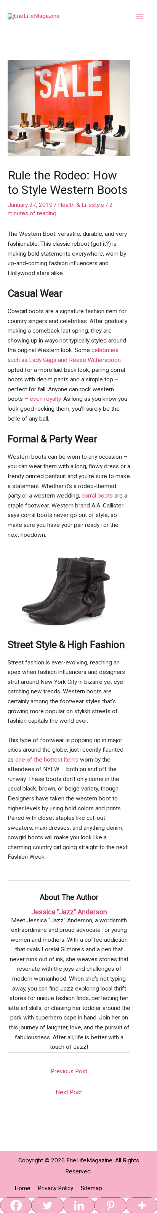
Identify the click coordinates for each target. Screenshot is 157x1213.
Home (22, 1188)
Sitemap (91, 1188)
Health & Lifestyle (81, 205)
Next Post (69, 1092)
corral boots (97, 495)
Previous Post (69, 1071)
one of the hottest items (46, 759)
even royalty (45, 398)
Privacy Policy (55, 1188)
